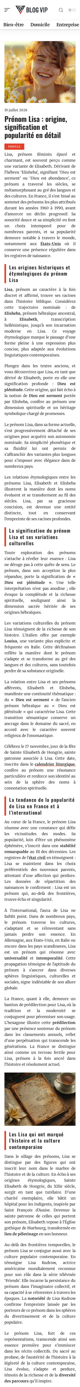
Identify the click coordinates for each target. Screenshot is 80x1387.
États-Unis (50, 243)
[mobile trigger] (8, 10)
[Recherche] (61, 10)
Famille (14, 146)
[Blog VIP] (32, 10)
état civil (37, 857)
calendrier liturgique (55, 764)
